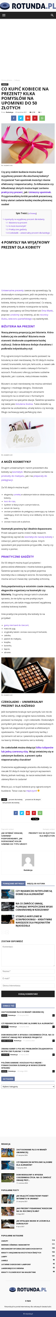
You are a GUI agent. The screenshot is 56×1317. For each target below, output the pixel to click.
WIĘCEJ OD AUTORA (36, 883)
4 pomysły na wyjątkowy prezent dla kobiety (24, 219)
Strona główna (6, 80)
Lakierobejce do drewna (12, 1268)
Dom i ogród (7, 1041)
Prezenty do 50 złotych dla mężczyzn (42, 834)
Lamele (4, 1260)
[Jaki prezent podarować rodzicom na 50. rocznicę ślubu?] (7, 1211)
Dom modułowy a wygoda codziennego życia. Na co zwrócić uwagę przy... (33, 1177)
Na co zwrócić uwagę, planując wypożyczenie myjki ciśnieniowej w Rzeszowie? (34, 906)
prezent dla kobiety (16, 799)
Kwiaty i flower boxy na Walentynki (18, 1272)
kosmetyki (17, 471)
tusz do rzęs (9, 501)
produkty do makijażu (12, 475)
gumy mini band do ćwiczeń (16, 625)
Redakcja (9, 112)
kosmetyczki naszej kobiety (38, 536)
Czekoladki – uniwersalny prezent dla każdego (28, 232)
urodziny (14, 314)
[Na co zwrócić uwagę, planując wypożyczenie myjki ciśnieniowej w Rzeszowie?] (7, 906)
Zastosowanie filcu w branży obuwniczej (22, 1012)
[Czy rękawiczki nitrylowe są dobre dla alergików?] (7, 893)
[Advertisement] (28, 48)
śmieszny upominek (40, 192)
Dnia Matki (47, 310)
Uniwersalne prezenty (12, 290)
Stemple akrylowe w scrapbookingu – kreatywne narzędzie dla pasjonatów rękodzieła (34, 921)
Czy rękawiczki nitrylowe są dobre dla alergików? (34, 892)
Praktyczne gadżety (16, 229)
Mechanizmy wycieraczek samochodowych (21, 1249)
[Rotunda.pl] (28, 6)
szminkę (17, 494)
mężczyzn (31, 790)
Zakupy (5, 84)
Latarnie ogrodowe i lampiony (16, 1264)
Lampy (4, 1256)
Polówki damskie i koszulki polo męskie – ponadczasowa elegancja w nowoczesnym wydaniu (23, 1065)
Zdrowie (5, 1055)
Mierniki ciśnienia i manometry (15, 1245)
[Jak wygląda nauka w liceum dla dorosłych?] (7, 1223)
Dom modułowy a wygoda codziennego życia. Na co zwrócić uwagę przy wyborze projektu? (27, 1036)
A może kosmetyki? (16, 226)
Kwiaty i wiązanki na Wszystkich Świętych (21, 1252)
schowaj (32, 213)
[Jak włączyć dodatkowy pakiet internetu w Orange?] (7, 1198)
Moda (4, 1015)
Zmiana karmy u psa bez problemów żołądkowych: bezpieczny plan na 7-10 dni (27, 1050)
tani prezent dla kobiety (10, 803)
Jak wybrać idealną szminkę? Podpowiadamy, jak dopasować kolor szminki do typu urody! (14, 838)
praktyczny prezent (12, 192)
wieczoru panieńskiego (20, 318)
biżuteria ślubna (24, 403)
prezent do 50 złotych (33, 799)
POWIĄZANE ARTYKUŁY (13, 883)
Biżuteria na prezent (16, 222)
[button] (52, 15)
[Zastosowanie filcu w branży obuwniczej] (7, 1152)
